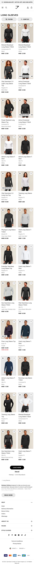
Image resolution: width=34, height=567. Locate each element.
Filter (10, 19)
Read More (8, 495)
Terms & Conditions (17, 541)
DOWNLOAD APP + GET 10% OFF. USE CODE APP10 (18, 2)
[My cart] (31, 7)
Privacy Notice (17, 543)
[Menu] (2, 7)
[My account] (28, 8)
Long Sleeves (6, 480)
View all (17, 471)
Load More (17, 467)
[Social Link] (9, 535)
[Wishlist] (14, 25)
